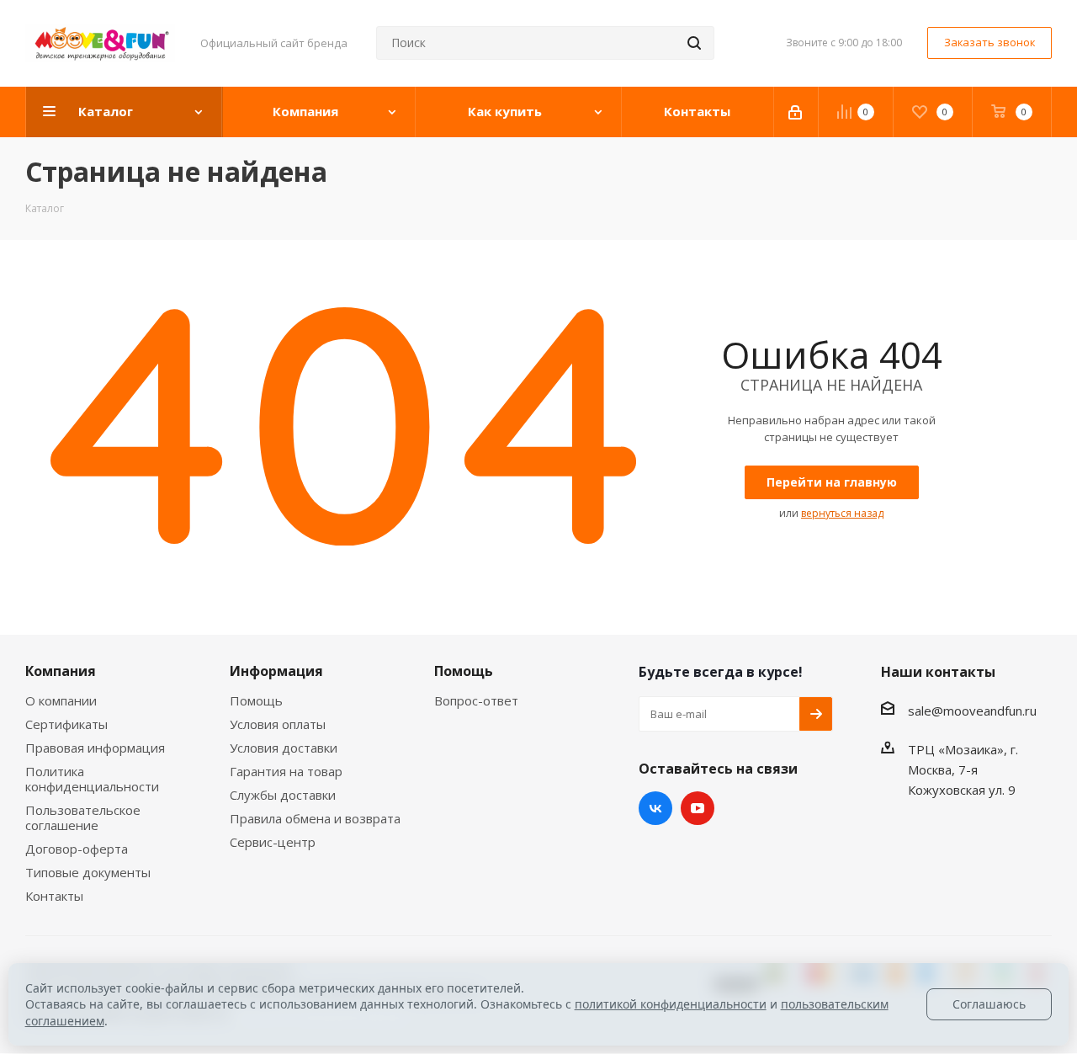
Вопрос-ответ (476, 700)
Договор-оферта (76, 848)
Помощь (256, 700)
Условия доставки (283, 747)
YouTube (697, 808)
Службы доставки (283, 794)
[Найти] (694, 43)
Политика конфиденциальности (92, 779)
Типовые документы (88, 872)
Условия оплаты (278, 724)
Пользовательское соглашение (83, 817)
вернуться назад (842, 513)
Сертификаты (66, 724)
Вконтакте (655, 808)
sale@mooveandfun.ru (972, 710)
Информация (276, 671)
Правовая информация (95, 747)
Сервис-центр (273, 841)
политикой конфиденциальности (671, 1004)
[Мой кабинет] (796, 112)
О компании (61, 700)
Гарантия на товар (286, 771)
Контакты (54, 895)
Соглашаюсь (989, 1004)
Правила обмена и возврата (315, 818)
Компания (60, 671)
